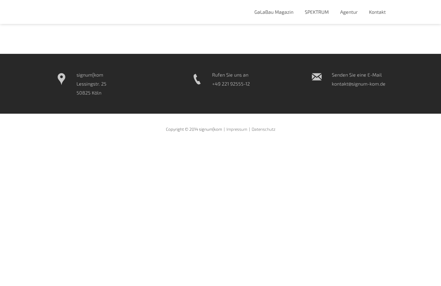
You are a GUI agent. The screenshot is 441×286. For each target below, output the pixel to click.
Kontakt (377, 12)
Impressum (236, 129)
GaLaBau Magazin (273, 12)
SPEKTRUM (317, 12)
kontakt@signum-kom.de (359, 83)
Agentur (349, 12)
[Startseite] (78, 12)
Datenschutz (263, 129)
